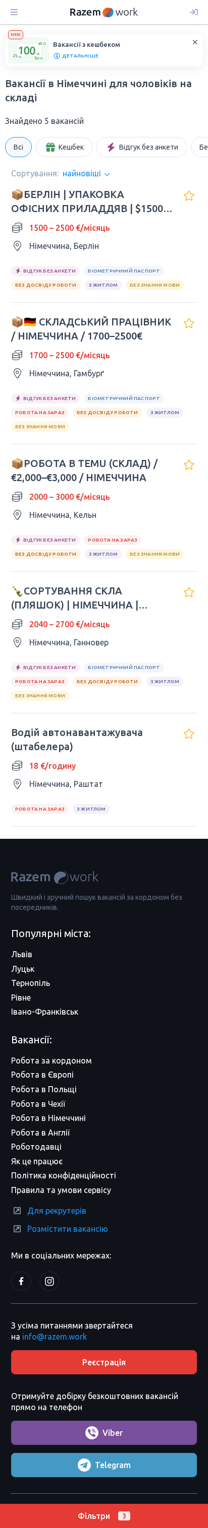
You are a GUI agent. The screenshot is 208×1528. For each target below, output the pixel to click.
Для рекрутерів (56, 1210)
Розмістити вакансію (67, 1228)
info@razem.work (54, 1336)
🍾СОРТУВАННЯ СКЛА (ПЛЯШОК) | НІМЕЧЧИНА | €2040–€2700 (74, 598)
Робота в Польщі (44, 1089)
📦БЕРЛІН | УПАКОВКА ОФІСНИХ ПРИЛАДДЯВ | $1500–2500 (89, 202)
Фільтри (102, 1515)
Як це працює (37, 1161)
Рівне (21, 997)
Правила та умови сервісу (61, 1189)
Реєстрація (104, 1362)
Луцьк (22, 968)
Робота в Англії (40, 1132)
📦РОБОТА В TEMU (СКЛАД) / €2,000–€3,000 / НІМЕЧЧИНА (84, 470)
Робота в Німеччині (48, 1117)
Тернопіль (30, 982)
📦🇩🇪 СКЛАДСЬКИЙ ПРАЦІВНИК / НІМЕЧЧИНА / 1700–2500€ (91, 329)
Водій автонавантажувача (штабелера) (77, 739)
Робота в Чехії (38, 1103)
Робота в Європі (42, 1074)
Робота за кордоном (51, 1060)
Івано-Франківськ (44, 1011)
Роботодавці (36, 1146)
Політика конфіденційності (63, 1175)
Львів (21, 954)
